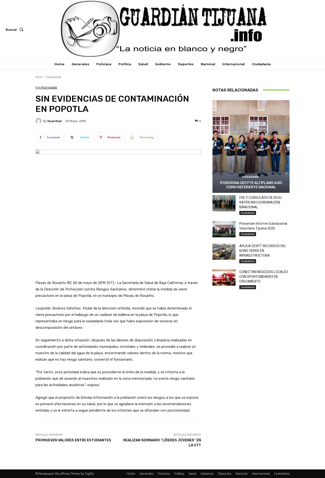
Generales (146, 474)
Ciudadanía (53, 77)
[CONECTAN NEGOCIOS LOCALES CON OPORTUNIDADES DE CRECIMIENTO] (224, 277)
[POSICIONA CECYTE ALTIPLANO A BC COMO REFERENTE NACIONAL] (251, 146)
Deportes (224, 474)
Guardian (54, 121)
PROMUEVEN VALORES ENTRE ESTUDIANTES (73, 440)
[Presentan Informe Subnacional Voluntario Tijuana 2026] (224, 229)
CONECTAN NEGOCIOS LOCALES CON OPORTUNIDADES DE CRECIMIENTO (263, 276)
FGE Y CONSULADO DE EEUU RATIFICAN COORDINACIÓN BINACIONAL (260, 202)
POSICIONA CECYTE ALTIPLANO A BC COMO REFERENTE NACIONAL (251, 185)
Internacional (261, 474)
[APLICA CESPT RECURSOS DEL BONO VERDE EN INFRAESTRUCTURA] (224, 252)
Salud (192, 474)
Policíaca (164, 474)
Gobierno (207, 474)
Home (131, 474)
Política (179, 474)
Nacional (241, 474)
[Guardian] (39, 121)
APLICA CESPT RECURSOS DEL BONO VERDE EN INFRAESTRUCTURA (262, 250)
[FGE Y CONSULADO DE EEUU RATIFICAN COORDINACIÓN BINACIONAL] (224, 203)
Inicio (39, 77)
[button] (15, 30)
